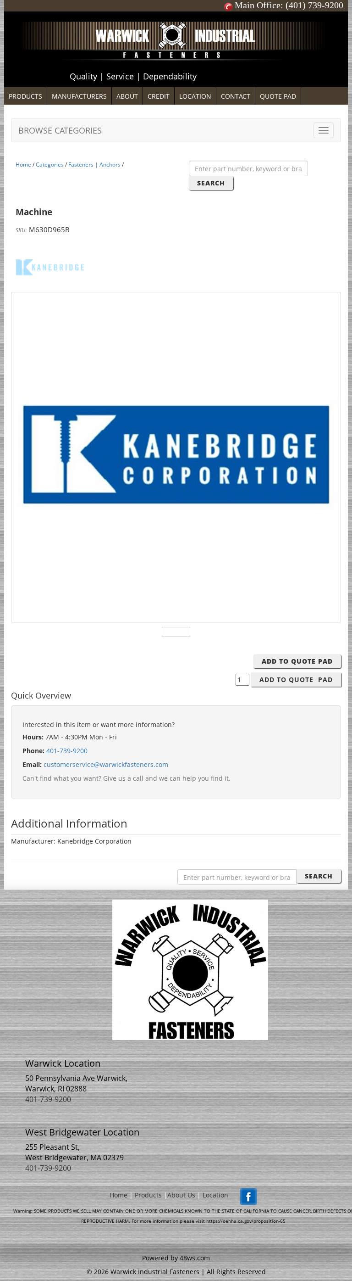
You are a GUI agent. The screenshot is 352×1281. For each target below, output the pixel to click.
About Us (181, 1195)
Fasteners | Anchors (94, 164)
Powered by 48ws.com (176, 1257)
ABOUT (127, 96)
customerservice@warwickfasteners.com (106, 764)
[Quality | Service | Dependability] (176, 13)
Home (23, 164)
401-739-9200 (67, 750)
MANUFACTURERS (79, 96)
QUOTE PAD (278, 96)
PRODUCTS (25, 96)
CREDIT (159, 96)
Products (148, 1195)
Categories (50, 164)
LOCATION (195, 96)
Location (215, 1195)
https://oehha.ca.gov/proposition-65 (246, 1221)
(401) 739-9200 (314, 5)
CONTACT (235, 96)
